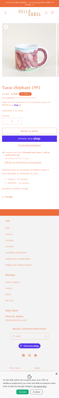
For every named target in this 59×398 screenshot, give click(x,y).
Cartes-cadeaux (12, 282)
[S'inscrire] (45, 336)
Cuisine (8, 288)
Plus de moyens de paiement (29, 145)
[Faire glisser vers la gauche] (23, 82)
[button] (5, 13)
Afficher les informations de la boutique (23, 162)
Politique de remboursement (18, 265)
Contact (9, 234)
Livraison (9, 246)
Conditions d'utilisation (16, 252)
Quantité (5, 116)
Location (9, 240)
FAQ (7, 228)
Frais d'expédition (8, 97)
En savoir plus (40, 386)
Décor (8, 294)
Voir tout (9, 300)
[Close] (56, 373)
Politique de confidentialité (17, 259)
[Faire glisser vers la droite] (36, 82)
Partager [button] (9, 197)
